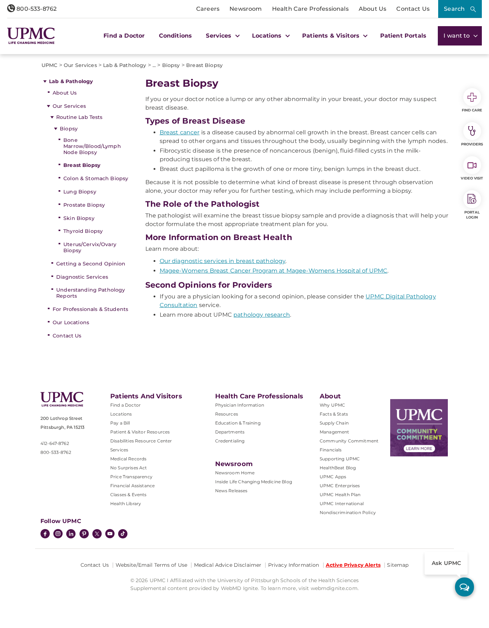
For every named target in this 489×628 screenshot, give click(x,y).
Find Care (472, 110)
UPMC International (342, 503)
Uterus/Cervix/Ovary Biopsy (89, 247)
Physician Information (239, 405)
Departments (230, 432)
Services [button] (219, 35)
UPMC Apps (333, 476)
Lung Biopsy (79, 191)
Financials (331, 449)
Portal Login (472, 215)
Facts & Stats (334, 414)
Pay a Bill (120, 423)
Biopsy (69, 128)
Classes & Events (128, 494)
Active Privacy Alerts (353, 565)
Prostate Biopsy (84, 205)
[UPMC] (31, 36)
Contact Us (413, 8)
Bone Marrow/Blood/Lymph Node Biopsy (92, 146)
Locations (121, 414)
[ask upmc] (464, 586)
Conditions (175, 35)
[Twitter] (97, 533)
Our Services (69, 106)
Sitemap (397, 565)
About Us (372, 8)
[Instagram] (58, 534)
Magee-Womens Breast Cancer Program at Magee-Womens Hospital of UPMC (274, 270)
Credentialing (230, 441)
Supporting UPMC (340, 458)
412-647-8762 (54, 443)
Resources (226, 414)
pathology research (261, 314)
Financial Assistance (132, 485)
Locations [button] (268, 35)
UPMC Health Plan (340, 494)
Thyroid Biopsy (83, 231)
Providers (472, 144)
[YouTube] (110, 534)
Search (454, 8)
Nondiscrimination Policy (348, 512)
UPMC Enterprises (340, 485)
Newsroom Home (235, 472)
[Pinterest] (84, 534)
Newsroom (245, 8)
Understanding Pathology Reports (90, 293)
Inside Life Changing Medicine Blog (253, 481)
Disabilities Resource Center (141, 441)
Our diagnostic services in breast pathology (223, 261)
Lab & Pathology (71, 81)
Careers (207, 8)
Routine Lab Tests (79, 117)
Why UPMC (332, 405)
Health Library (125, 503)
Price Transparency (131, 476)
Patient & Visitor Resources (140, 432)
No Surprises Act (128, 467)
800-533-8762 (36, 8)
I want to (457, 35)
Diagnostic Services (82, 277)
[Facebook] (45, 534)
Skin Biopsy (79, 218)
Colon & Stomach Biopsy (95, 178)
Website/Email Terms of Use (152, 565)
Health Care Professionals (310, 8)
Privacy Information (293, 565)
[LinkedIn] (71, 534)
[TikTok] (122, 533)
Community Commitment (349, 441)
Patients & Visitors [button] (331, 35)
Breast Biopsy (81, 165)
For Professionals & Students (90, 309)
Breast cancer (180, 132)
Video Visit (472, 178)
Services (119, 449)
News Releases (231, 490)
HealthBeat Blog (338, 467)
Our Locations (71, 322)
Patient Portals (403, 35)
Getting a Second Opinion (90, 263)
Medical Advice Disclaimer (228, 565)
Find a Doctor (124, 35)
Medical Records (128, 458)
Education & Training (238, 423)
